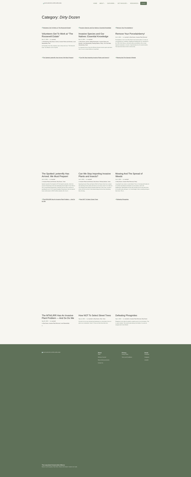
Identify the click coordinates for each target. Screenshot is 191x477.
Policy (101, 43)
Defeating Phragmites (126, 315)
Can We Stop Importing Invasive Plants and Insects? (95, 175)
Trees (64, 181)
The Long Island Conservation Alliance (53, 465)
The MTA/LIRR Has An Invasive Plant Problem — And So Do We (58, 316)
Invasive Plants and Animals (65, 41)
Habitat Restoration (94, 41)
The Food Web (107, 43)
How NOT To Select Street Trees (95, 315)
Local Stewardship (87, 43)
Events (57, 41)
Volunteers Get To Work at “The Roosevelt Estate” (57, 35)
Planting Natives (96, 43)
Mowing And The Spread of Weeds (129, 175)
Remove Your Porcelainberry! (130, 33)
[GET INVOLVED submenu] (127, 3)
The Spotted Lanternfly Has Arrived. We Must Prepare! (55, 175)
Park (49, 43)
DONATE (143, 3)
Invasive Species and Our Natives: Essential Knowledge (93, 35)
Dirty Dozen (52, 41)
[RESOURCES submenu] (138, 3)
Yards (86, 45)
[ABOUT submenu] (104, 3)
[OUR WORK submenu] (114, 3)
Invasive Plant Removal (141, 37)
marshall (54, 39)
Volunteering (46, 41)
